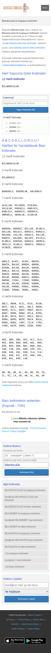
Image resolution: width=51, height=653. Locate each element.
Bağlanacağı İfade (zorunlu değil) (20, 460)
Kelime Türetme (34, 615)
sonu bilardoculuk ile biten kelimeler (27, 48)
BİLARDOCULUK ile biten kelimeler (23, 507)
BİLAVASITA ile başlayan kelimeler (22, 533)
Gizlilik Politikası (18, 629)
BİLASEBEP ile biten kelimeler (20, 526)
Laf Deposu (10, 620)
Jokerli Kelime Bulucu (30, 624)
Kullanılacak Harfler (13, 450)
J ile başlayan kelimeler (16, 553)
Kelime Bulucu (24, 620)
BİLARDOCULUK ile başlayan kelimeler (25, 490)
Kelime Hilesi (38, 620)
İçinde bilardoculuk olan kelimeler (19, 43)
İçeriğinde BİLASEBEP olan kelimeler (24, 520)
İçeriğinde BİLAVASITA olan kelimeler (24, 540)
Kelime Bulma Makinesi (14, 65)
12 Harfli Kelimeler (13, 79)
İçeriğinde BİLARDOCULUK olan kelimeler (21, 498)
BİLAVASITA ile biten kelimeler (20, 547)
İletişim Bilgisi (34, 629)
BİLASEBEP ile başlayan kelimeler (22, 513)
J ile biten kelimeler (14, 567)
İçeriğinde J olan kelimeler (18, 560)
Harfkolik (14, 624)
